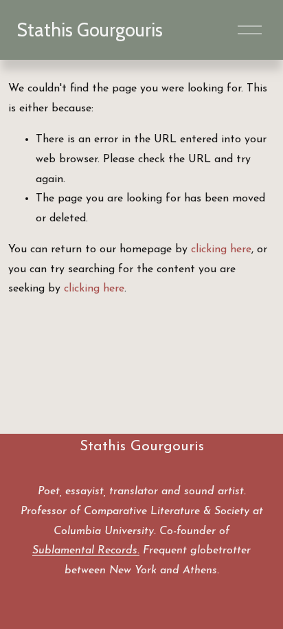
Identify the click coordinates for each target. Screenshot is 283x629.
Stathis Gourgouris (90, 30)
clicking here (221, 249)
